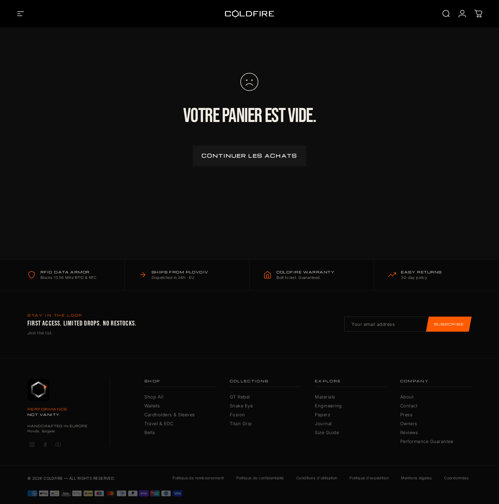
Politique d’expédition (369, 478)
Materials (325, 396)
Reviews (409, 432)
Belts (149, 432)
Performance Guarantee (426, 441)
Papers (322, 414)
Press (406, 414)
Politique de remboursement (198, 478)
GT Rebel (240, 396)
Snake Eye (241, 405)
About (407, 396)
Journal (323, 423)
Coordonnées (456, 478)
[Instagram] (31, 444)
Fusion (237, 414)
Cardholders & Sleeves (169, 414)
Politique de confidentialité (260, 478)
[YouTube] (58, 444)
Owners (408, 423)
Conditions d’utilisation (316, 478)
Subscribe (449, 324)
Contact (409, 405)
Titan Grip (241, 423)
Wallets (152, 405)
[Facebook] (44, 444)
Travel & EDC (158, 423)
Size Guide (327, 432)
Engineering (328, 405)
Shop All (153, 396)
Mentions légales (416, 478)
